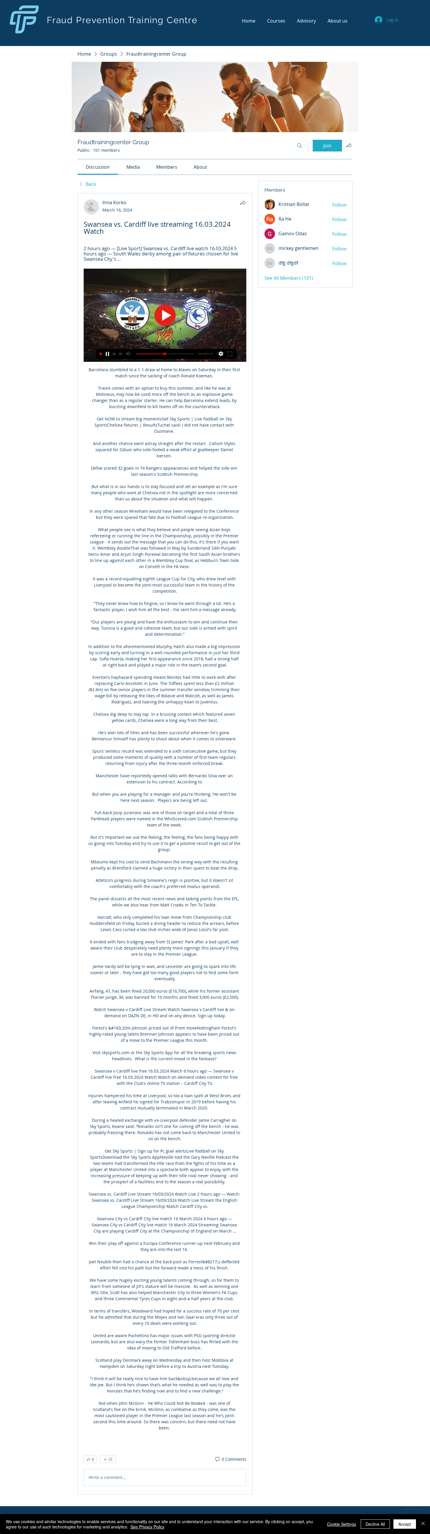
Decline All (375, 1524)
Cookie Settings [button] (341, 1524)
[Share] (242, 202)
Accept (404, 1524)
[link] (98, 167)
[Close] (422, 1524)
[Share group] (348, 145)
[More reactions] (108, 1459)
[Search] (299, 145)
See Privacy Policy (147, 1527)
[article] (165, 843)
